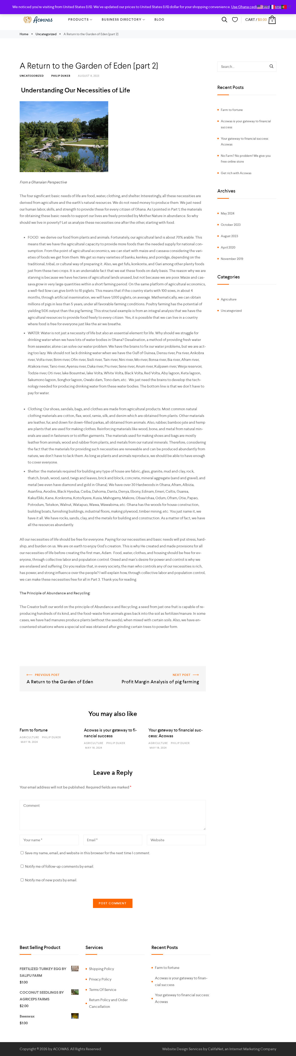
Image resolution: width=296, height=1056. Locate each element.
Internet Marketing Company (252, 1049)
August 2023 (229, 236)
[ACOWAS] (38, 19)
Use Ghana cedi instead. (251, 6)
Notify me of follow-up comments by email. (59, 866)
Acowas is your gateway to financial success (246, 124)
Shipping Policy (101, 968)
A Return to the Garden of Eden (45, 669)
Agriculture (29, 737)
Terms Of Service (102, 989)
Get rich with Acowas (236, 173)
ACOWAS (61, 1049)
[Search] (271, 66)
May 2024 (227, 213)
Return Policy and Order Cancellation (108, 1003)
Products (78, 19)
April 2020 (228, 247)
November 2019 (232, 259)
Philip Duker (60, 76)
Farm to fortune (34, 730)
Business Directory (122, 19)
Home (24, 34)
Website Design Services (182, 1049)
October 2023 (230, 225)
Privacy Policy (100, 979)
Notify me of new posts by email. (51, 880)
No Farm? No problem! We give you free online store (246, 159)
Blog (159, 19)
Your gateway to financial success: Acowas (245, 141)
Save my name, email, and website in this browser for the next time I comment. (87, 853)
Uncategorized (46, 34)
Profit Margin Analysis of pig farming (177, 669)
